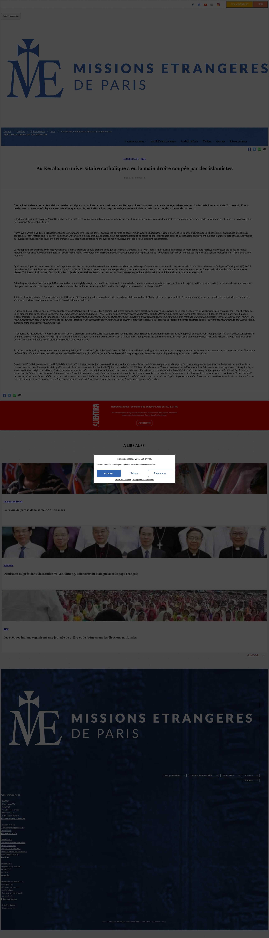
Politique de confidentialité (143, 479)
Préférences (160, 473)
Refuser (134, 473)
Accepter (108, 473)
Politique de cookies (123, 479)
